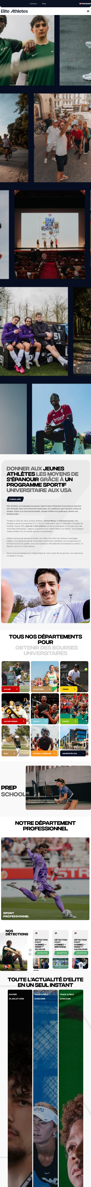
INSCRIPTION (42, 953)
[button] (88, 11)
